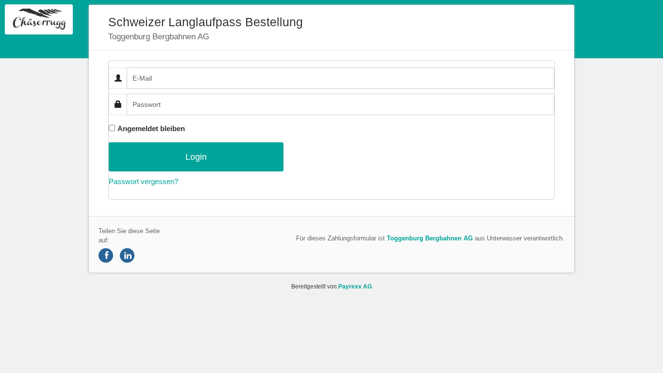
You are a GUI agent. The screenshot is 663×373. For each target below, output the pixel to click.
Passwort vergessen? (143, 181)
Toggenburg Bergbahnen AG (430, 238)
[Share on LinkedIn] (127, 255)
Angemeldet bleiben (151, 128)
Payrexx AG (355, 286)
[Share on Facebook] (106, 255)
